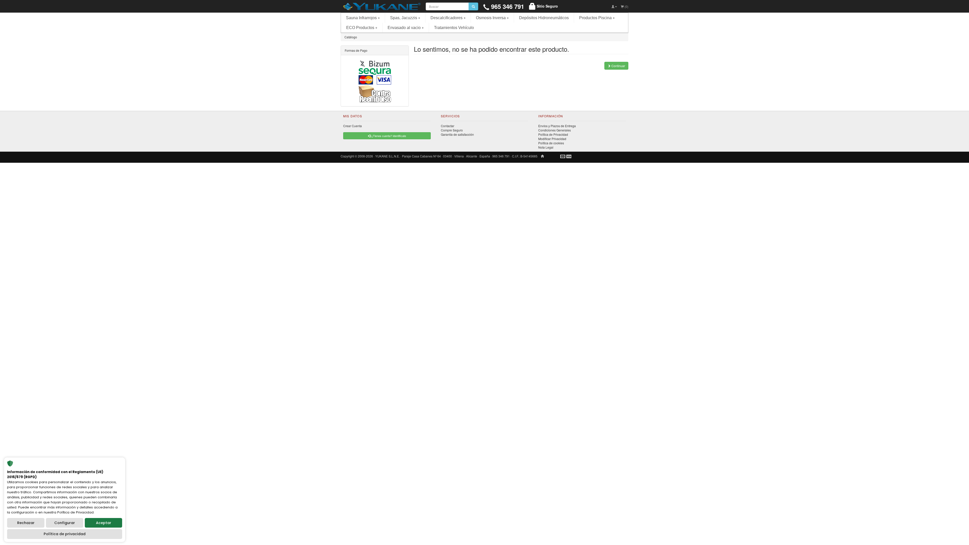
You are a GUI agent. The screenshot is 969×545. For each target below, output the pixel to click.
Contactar (447, 126)
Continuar (618, 66)
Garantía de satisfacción (457, 134)
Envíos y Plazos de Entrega (557, 126)
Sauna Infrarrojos (363, 18)
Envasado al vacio (406, 27)
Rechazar (26, 522)
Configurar (64, 522)
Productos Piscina (597, 18)
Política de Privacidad (553, 134)
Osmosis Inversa (492, 18)
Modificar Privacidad (552, 139)
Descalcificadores (448, 18)
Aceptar (103, 522)
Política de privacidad (65, 533)
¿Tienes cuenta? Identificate (388, 136)
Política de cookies (551, 143)
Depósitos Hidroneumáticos (544, 18)
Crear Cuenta (352, 126)
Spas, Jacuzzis (405, 18)
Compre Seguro (452, 130)
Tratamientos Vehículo (454, 27)
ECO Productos (361, 27)
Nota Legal (545, 147)
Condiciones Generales (554, 130)
